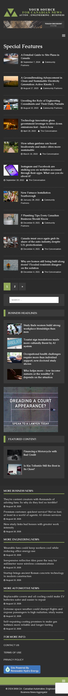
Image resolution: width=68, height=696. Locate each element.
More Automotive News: (21, 588)
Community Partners (52, 88)
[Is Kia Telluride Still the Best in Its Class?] (14, 469)
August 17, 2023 (30, 88)
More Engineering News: (21, 539)
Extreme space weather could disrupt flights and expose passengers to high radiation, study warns (33, 610)
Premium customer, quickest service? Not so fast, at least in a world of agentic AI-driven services (33, 513)
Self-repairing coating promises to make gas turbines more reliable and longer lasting (30, 623)
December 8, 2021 (31, 223)
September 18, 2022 (15, 180)
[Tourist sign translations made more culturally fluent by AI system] (14, 343)
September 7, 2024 (31, 62)
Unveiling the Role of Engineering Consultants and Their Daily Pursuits (42, 102)
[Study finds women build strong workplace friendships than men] (14, 329)
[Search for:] (34, 300)
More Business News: (18, 490)
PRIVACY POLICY (14, 659)
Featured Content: (22, 439)
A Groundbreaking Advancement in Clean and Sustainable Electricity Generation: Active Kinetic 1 (41, 81)
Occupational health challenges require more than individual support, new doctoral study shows (42, 358)
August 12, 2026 (13, 616)
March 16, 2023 (30, 154)
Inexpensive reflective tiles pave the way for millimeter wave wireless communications (30, 562)
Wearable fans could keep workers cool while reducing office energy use (31, 549)
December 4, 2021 (31, 249)
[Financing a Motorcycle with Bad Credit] (14, 455)
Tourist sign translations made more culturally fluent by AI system (41, 343)
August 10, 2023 (30, 108)
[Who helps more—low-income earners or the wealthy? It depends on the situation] (14, 374)
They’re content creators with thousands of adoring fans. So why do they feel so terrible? (30, 501)
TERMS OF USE (12, 652)
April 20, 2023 (29, 131)
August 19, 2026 (13, 555)
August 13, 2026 (13, 604)
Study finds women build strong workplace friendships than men (42, 328)
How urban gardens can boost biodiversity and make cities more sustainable (41, 146)
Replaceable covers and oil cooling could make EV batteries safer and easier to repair (34, 598)
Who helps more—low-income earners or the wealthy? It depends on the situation (42, 374)
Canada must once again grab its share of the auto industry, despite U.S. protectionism (40, 241)
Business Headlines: (22, 313)
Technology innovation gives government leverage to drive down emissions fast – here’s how (41, 123)
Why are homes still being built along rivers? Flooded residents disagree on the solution (42, 264)
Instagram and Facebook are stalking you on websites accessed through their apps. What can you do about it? (42, 171)
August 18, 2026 (13, 506)
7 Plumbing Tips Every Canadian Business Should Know (40, 217)
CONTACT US (11, 645)
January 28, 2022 (31, 200)
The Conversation (48, 131)
